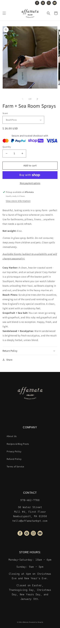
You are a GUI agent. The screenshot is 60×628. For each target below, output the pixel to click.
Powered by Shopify (36, 622)
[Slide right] (37, 99)
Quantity (6, 146)
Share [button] (9, 359)
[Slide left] (22, 99)
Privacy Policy (14, 451)
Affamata (25, 622)
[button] (4, 13)
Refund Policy (14, 458)
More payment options (30, 183)
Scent (5, 113)
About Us (12, 436)
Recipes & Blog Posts (18, 443)
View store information (18, 200)
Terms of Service (15, 466)
